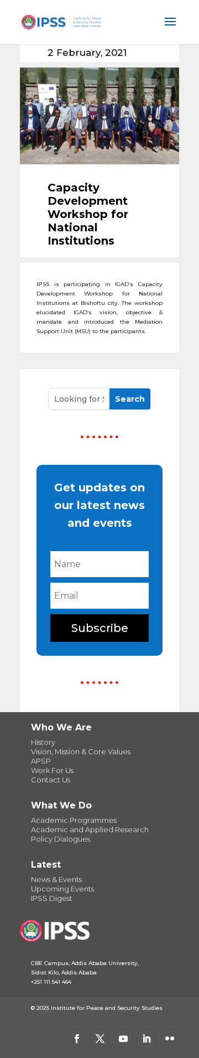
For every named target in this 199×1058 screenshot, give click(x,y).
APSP (41, 760)
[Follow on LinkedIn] (146, 1038)
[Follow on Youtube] (123, 1038)
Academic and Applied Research (90, 829)
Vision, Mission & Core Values (80, 751)
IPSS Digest (51, 898)
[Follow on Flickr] (169, 1038)
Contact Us (50, 779)
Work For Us (52, 770)
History (43, 742)
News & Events (56, 879)
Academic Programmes (74, 820)
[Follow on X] (100, 1038)
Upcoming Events (62, 888)
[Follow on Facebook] (76, 1038)
